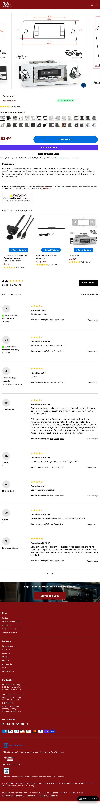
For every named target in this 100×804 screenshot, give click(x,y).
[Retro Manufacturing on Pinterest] (22, 724)
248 (39, 117)
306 (63, 117)
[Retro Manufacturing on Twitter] (17, 724)
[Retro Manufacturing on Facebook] (8, 724)
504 (75, 125)
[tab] (89, 295)
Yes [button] (51, 320)
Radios (5, 618)
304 (57, 117)
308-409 (82, 117)
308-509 (94, 117)
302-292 (51, 117)
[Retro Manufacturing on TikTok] (27, 724)
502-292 (69, 125)
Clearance (6, 625)
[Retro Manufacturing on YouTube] (13, 724)
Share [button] (62, 320)
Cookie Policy (77, 793)
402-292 (20, 125)
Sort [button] (4, 295)
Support (5, 660)
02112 (88, 125)
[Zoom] (83, 85)
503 (57, 125)
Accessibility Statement (48, 796)
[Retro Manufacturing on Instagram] (3, 724)
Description (8, 164)
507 (82, 125)
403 (26, 125)
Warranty (6, 653)
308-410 (88, 117)
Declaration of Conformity (13, 796)
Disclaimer (65, 793)
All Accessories (23, 210)
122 (26, 117)
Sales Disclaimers (9, 632)
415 (51, 125)
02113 (94, 125)
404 (33, 125)
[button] (18, 267)
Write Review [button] (88, 282)
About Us (6, 650)
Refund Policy (8, 671)
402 (14, 125)
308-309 (75, 117)
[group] (16, 281)
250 (45, 117)
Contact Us (7, 664)
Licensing (31, 796)
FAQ (4, 668)
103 (8, 117)
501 (63, 125)
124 (33, 117)
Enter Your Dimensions (12, 629)
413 (45, 125)
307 (69, 117)
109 (14, 117)
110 (20, 117)
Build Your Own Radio (11, 622)
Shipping (6, 657)
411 (39, 125)
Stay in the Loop (50, 596)
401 (8, 125)
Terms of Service (51, 793)
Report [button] (56, 320)
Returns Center (8, 646)
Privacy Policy (35, 793)
